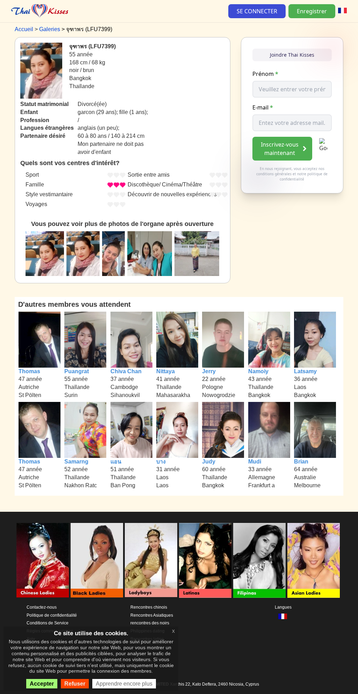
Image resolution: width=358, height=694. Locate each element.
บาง (161, 462)
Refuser (74, 684)
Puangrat (76, 371)
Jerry (209, 371)
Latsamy (305, 371)
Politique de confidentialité (52, 615)
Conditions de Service (48, 623)
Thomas (29, 371)
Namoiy (258, 371)
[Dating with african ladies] (97, 560)
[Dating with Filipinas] (259, 560)
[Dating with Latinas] (205, 560)
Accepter (42, 684)
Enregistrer (312, 11)
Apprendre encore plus (124, 684)
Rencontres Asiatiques (151, 615)
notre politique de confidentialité (304, 176)
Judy (208, 462)
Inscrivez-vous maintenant (280, 149)
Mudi (254, 462)
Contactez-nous (42, 607)
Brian (301, 462)
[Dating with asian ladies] (313, 560)
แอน (115, 462)
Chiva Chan (126, 371)
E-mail (262, 107)
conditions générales (274, 173)
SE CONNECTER (257, 11)
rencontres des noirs (149, 623)
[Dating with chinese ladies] (42, 560)
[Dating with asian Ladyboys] (151, 560)
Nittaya (165, 371)
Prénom (265, 74)
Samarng (76, 462)
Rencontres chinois (148, 607)
